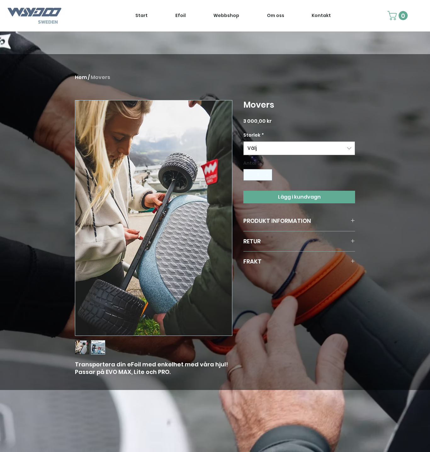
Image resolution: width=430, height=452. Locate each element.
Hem (81, 77)
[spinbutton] (257, 174)
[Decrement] (248, 174)
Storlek (253, 135)
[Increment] (267, 174)
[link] (399, 15)
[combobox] (299, 148)
